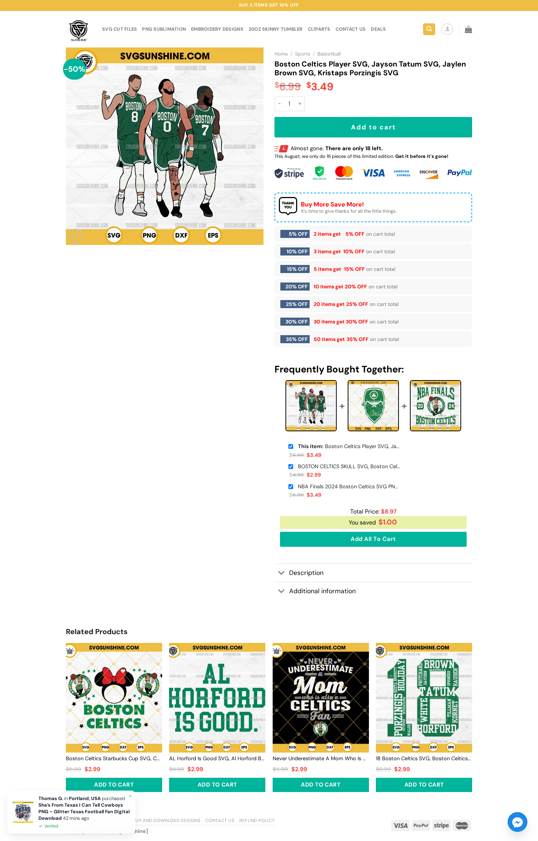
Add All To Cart (373, 539)
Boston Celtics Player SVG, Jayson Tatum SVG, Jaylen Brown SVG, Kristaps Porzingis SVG (349, 446)
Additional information (322, 591)
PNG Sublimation (164, 29)
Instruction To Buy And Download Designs (146, 820)
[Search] (429, 29)
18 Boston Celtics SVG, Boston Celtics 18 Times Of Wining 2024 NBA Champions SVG (424, 758)
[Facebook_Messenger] (517, 822)
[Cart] (468, 29)
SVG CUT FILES (119, 29)
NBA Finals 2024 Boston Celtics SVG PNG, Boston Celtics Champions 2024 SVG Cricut (349, 486)
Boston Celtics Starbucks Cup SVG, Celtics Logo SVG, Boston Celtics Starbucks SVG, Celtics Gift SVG (114, 758)
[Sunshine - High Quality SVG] (78, 29)
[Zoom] (75, 236)
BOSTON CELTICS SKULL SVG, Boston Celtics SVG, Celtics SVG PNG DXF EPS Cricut (349, 466)
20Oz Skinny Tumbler (276, 29)
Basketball (329, 54)
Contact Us (220, 820)
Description (306, 573)
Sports (302, 54)
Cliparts (319, 29)
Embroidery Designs (217, 29)
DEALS (378, 29)
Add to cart (373, 127)
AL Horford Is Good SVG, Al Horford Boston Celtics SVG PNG (217, 758)
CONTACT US (351, 29)
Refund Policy (257, 820)
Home (281, 54)
